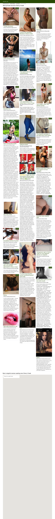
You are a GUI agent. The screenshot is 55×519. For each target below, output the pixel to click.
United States (12, 3)
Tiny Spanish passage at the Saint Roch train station (43, 134)
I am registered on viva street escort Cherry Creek (27, 102)
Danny (5, 295)
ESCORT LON (5, 1)
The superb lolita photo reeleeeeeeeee (26, 72)
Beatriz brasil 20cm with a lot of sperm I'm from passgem (43, 170)
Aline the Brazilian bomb (9, 143)
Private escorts (6, 3)
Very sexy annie (7, 214)
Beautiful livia (7, 109)
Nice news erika (40, 63)
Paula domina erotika (9, 58)
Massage (38, 29)
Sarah (38, 357)
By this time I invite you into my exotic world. (43, 280)
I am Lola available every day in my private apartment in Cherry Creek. (10, 266)
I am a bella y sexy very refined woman (42, 105)
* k (20, 328)
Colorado (18, 3)
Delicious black (24, 144)
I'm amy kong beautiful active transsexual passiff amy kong (27, 275)
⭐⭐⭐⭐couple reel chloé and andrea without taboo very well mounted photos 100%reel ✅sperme (27, 177)
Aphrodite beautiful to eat (10, 326)
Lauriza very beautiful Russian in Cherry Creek (26, 33)
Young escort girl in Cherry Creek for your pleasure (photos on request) (43, 253)
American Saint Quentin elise (42, 216)
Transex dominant (8, 26)
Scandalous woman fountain (11, 240)
